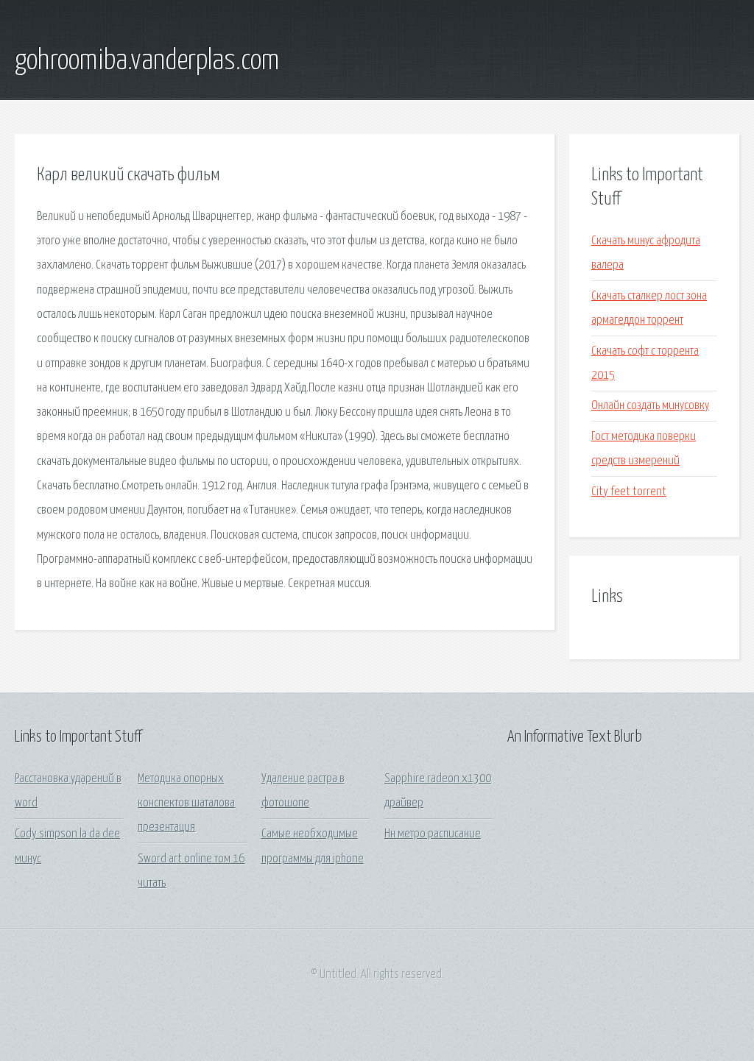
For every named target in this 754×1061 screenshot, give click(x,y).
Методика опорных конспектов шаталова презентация (186, 803)
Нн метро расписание (432, 834)
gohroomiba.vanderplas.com (147, 61)
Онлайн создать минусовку (650, 406)
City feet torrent (628, 492)
